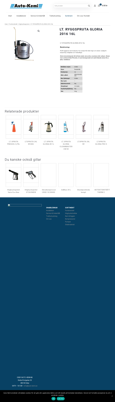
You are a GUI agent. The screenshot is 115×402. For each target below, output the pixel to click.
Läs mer (61, 399)
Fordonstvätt (13, 24)
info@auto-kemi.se (30, 386)
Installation (50, 210)
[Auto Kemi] (26, 6)
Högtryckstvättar (71, 213)
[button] (38, 31)
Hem (6, 24)
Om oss (49, 219)
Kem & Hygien (70, 216)
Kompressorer (70, 219)
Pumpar (68, 222)
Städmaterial (69, 224)
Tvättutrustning (51, 216)
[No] (112, 396)
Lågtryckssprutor (24, 24)
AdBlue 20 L (66, 190)
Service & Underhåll (53, 213)
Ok (54, 399)
